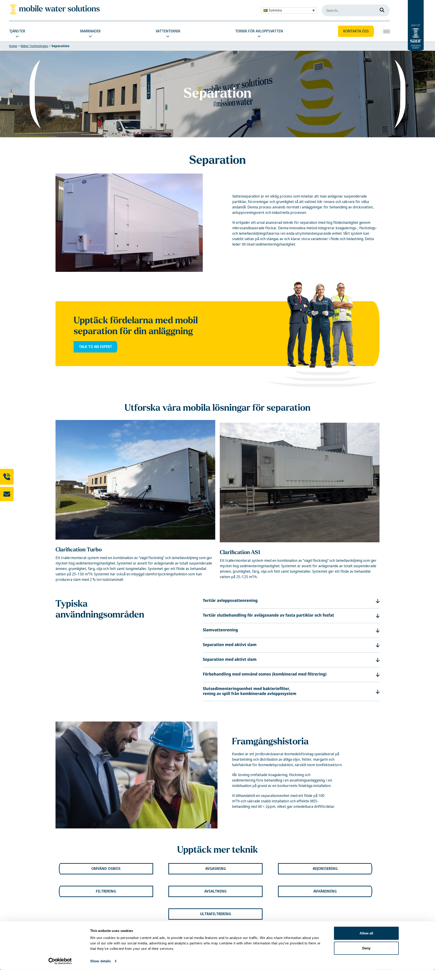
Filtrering (106, 891)
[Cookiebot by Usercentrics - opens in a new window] (60, 961)
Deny (366, 948)
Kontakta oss (356, 31)
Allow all (366, 933)
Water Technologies (34, 46)
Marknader (90, 31)
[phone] (7, 477)
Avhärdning (325, 891)
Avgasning (215, 868)
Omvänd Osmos (106, 868)
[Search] (380, 9)
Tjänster (17, 31)
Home (13, 46)
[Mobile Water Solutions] (54, 9)
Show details (100, 961)
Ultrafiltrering (215, 914)
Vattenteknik (168, 31)
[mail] (7, 494)
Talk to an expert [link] (95, 346)
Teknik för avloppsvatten (259, 31)
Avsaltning (215, 891)
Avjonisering (325, 868)
